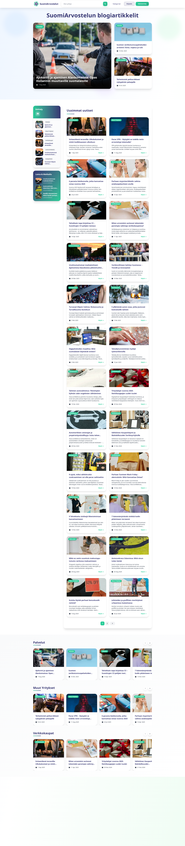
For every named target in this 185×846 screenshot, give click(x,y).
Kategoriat (117, 4)
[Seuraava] (150, 643)
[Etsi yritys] (105, 4)
